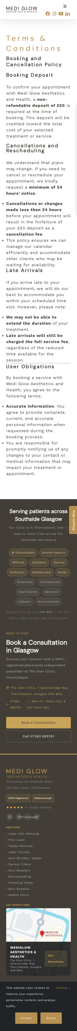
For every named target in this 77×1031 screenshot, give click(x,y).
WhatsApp (27, 817)
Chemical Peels (20, 882)
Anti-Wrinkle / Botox (24, 858)
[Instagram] (9, 816)
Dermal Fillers (19, 864)
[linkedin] (67, 13)
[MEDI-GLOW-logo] (21, 8)
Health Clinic (18, 895)
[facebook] (48, 13)
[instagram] (54, 13)
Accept (26, 1018)
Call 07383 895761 (38, 736)
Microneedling (19, 876)
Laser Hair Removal (23, 833)
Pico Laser (16, 839)
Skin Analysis (18, 888)
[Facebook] (18, 816)
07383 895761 (15, 704)
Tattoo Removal (20, 846)
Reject (51, 1018)
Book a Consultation (38, 723)
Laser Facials (18, 852)
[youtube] (61, 13)
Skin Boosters (19, 870)
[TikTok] (36, 816)
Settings (62, 987)
